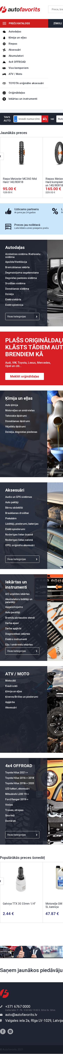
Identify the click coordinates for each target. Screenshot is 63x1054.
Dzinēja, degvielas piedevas (21, 432)
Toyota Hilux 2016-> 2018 (19, 778)
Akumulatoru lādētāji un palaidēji (18, 601)
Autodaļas (15, 31)
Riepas (13, 43)
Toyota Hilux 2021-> (16, 772)
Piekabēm (11, 518)
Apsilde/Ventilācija (16, 262)
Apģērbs (10, 702)
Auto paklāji (12, 502)
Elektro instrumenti (16, 639)
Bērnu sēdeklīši (14, 507)
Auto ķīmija (11, 405)
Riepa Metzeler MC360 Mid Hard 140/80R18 (20, 180)
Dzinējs (9, 294)
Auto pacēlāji (12, 612)
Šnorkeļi (10, 815)
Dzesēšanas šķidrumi (17, 421)
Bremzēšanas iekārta (17, 267)
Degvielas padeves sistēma (21, 278)
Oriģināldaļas (17, 92)
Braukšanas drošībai (17, 513)
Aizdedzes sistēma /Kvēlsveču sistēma (22, 255)
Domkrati (10, 820)
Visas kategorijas (16, 316)
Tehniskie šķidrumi (16, 415)
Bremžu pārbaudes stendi (20, 617)
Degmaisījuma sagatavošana (22, 272)
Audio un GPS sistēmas (18, 497)
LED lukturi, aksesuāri (17, 788)
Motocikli (10, 680)
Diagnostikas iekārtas (17, 633)
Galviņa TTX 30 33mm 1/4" (19, 903)
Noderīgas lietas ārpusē (19, 534)
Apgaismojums (14, 607)
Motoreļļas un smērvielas (20, 410)
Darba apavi (12, 623)
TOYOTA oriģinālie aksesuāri (26, 83)
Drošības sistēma (15, 283)
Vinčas (9, 804)
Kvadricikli (11, 686)
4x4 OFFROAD (17, 61)
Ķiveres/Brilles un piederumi (21, 696)
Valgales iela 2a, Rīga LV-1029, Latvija (34, 1020)
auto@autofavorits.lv (21, 1015)
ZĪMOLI (57, 23)
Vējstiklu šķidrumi (15, 426)
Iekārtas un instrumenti (23, 98)
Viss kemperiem (19, 68)
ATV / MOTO (17, 673)
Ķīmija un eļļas (18, 37)
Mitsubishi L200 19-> (17, 794)
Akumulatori (16, 55)
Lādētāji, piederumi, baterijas (21, 523)
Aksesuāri (15, 49)
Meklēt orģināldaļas (24, 376)
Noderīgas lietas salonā (19, 540)
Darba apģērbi (13, 628)
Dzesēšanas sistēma (17, 288)
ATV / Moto (15, 74)
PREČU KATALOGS (19, 23)
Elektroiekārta (13, 299)
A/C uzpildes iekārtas (17, 594)
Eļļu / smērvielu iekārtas (19, 644)
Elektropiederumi (15, 529)
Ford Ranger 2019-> (16, 799)
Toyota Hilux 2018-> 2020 (19, 783)
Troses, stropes (14, 810)
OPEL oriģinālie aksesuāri (20, 545)
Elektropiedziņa (14, 304)
